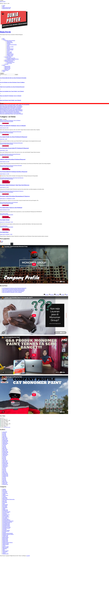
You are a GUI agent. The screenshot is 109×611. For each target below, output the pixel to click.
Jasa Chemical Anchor (6, 511)
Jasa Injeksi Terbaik (4, 219)
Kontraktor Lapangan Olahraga (8, 534)
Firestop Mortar (5, 504)
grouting (3, 508)
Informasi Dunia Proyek (6, 7)
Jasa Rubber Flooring (6, 528)
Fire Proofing (4, 502)
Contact (3, 5)
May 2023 (4, 469)
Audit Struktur (9, 63)
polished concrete (5, 544)
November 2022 (5, 475)
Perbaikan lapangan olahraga (7, 542)
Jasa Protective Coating (6, 527)
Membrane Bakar (5, 537)
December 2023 (5, 462)
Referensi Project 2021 (6, 8)
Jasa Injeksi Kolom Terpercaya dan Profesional (11, 207)
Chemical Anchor (10, 49)
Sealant (8, 45)
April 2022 (4, 480)
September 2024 (5, 454)
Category (4, 39)
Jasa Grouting (4, 517)
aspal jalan (4, 490)
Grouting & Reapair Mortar (12, 44)
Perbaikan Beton (10, 42)
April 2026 (4, 436)
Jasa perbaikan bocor (6, 182)
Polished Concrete (10, 54)
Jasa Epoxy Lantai (5, 512)
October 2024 (4, 453)
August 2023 (4, 466)
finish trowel (4, 501)
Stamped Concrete (10, 53)
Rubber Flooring (5, 547)
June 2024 (4, 457)
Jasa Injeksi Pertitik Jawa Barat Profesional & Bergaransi (13, 136)
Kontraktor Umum (8, 56)
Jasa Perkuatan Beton (6, 525)
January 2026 (4, 439)
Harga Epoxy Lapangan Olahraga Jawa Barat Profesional (10, 112)
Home (3, 6)
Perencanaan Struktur (10, 62)
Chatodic (4, 494)
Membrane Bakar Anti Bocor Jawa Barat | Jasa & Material (10, 108)
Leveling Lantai (5, 536)
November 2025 (5, 441)
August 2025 (4, 444)
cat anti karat (4, 492)
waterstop (4, 552)
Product (3, 65)
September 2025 (5, 443)
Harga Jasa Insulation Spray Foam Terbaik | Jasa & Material (12, 91)
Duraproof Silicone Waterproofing (8, 499)
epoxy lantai (4, 500)
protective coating (5, 546)
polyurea (3, 545)
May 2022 (4, 479)
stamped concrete (5, 550)
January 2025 (4, 450)
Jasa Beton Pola (5, 510)
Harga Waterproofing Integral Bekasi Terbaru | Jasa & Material (11, 106)
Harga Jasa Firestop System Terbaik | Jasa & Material (10, 100)
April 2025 (4, 447)
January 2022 (4, 483)
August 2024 (4, 455)
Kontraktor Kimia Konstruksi (10, 40)
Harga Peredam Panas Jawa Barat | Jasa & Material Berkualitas (11, 109)
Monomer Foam (7, 68)
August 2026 (4, 431)
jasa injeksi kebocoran (6, 169)
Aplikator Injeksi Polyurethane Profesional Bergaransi (12, 159)
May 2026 (4, 435)
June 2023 (4, 468)
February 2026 (5, 438)
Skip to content (2, 1)
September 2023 (5, 465)
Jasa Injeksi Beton (5, 123)
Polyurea (8, 47)
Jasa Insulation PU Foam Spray (8, 520)
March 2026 (4, 437)
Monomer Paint (7, 66)
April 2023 (4, 470)
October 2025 (4, 442)
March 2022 (4, 481)
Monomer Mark (7, 67)
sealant (3, 549)
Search (1, 242)
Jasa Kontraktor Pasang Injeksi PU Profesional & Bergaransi (14, 148)
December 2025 (5, 440)
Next (2, 241)
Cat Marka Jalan (10, 55)
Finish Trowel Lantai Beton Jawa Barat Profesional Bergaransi (12, 86)
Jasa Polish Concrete (6, 526)
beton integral (4, 491)
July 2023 (4, 467)
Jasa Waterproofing (5, 531)
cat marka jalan (5, 493)
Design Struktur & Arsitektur (10, 60)
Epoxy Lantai (9, 51)
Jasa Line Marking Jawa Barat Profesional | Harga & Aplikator (12, 82)
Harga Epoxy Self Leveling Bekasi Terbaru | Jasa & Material (11, 105)
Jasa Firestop (4, 513)
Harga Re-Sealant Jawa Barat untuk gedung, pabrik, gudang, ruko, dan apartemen (14, 104)
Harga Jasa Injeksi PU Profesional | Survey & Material (10, 95)
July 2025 (4, 445)
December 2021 (5, 484)
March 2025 (4, 448)
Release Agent (7, 69)
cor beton (4, 496)
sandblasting (4, 548)
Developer (6, 64)
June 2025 (4, 446)
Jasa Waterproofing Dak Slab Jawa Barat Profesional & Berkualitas (13, 77)
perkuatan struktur (5, 543)
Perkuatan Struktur (10, 48)
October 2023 (4, 464)
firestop (3, 503)
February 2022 (5, 482)
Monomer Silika (5, 540)
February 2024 (5, 460)
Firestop (8, 50)
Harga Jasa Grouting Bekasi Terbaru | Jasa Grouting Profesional (11, 113)
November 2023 (5, 463)
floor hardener (4, 505)
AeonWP (28, 555)
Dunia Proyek (5, 32)
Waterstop (8, 43)
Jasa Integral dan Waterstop (7, 521)
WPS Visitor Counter (7, 427)
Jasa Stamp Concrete (6, 530)
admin (1, 127)
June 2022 (4, 478)
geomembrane (4, 507)
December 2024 (5, 451)
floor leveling (4, 506)
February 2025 (5, 449)
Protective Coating (10, 46)
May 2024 (4, 458)
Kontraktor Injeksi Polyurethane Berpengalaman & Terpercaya (15, 196)
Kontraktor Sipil (5, 535)
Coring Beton (4, 497)
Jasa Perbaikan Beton (6, 229)
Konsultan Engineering (9, 61)
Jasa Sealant (4, 529)
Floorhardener (9, 52)
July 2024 (4, 456)
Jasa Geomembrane (5, 516)
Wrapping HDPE (5, 553)
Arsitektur (4, 489)
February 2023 (5, 473)
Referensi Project (5, 70)
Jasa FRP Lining (5, 515)
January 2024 (4, 461)
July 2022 (4, 477)
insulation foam (5, 509)
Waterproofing (9, 41)
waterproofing (4, 551)
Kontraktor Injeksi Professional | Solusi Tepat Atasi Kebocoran (14, 185)
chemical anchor (5, 495)
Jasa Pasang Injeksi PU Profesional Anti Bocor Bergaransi (13, 171)
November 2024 (5, 452)
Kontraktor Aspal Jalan (11, 57)
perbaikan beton (5, 541)
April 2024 (4, 459)
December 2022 (5, 474)
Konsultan (4, 532)
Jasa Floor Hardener (5, 514)
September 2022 (5, 476)
